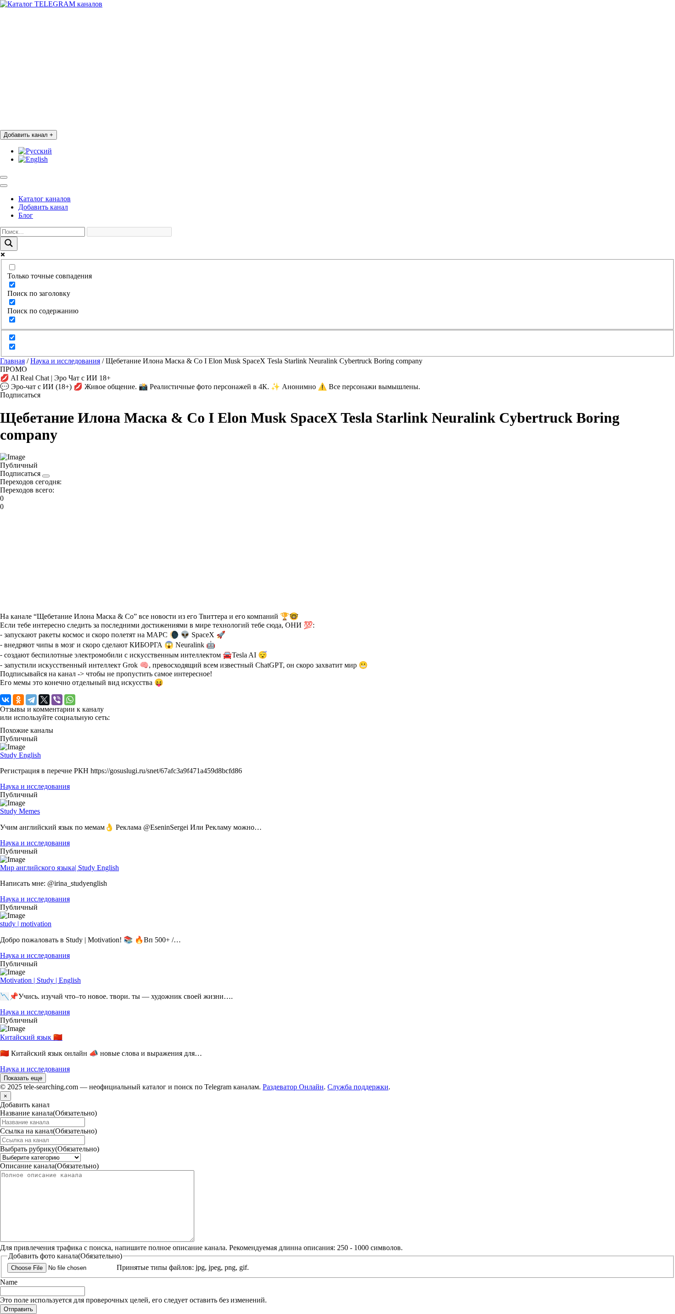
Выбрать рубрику (49, 1149)
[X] (44, 699)
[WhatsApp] (69, 699)
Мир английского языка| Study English (59, 868)
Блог (25, 215)
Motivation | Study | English (40, 980)
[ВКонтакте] (5, 699)
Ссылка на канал (48, 1131)
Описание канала (49, 1166)
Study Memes (20, 811)
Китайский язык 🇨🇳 (31, 1037)
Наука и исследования (65, 361)
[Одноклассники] (18, 699)
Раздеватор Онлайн (293, 1087)
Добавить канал (28, 134)
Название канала (48, 1113)
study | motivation (25, 924)
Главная (12, 361)
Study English (20, 755)
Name (8, 1282)
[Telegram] (31, 699)
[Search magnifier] (8, 244)
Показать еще (23, 1078)
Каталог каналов (44, 199)
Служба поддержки (357, 1087)
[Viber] (56, 699)
